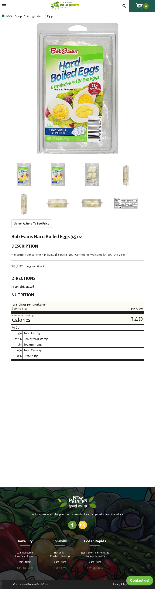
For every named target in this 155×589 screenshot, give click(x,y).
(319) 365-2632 (95, 567)
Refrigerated (34, 16)
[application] (139, 581)
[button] (23, 174)
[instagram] (82, 524)
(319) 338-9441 (25, 567)
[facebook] (72, 524)
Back (8, 16)
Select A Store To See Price (31, 223)
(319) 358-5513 (60, 567)
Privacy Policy (119, 584)
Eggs (50, 16)
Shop (18, 16)
